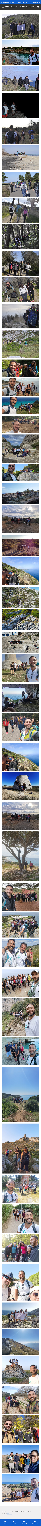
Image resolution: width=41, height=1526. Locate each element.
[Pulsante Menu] (3, 7)
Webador (9, 1513)
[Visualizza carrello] (38, 7)
